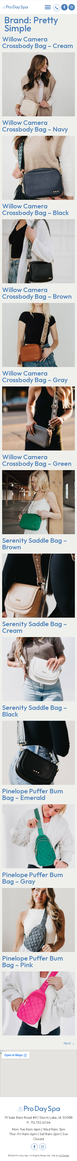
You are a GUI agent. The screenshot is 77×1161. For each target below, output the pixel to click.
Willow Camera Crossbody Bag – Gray (35, 376)
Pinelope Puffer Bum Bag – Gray (32, 877)
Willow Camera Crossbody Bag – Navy (35, 125)
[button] (48, 7)
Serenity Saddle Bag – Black (34, 710)
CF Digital (64, 1155)
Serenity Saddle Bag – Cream (34, 627)
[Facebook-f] (64, 7)
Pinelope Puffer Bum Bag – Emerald (32, 794)
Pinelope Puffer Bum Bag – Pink (32, 961)
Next (69, 1043)
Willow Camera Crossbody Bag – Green (36, 460)
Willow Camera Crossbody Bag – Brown (37, 292)
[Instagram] (71, 7)
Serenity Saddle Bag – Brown (34, 543)
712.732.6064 (40, 1122)
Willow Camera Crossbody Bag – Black (35, 209)
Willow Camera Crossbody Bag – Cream (37, 42)
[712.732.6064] (56, 7)
